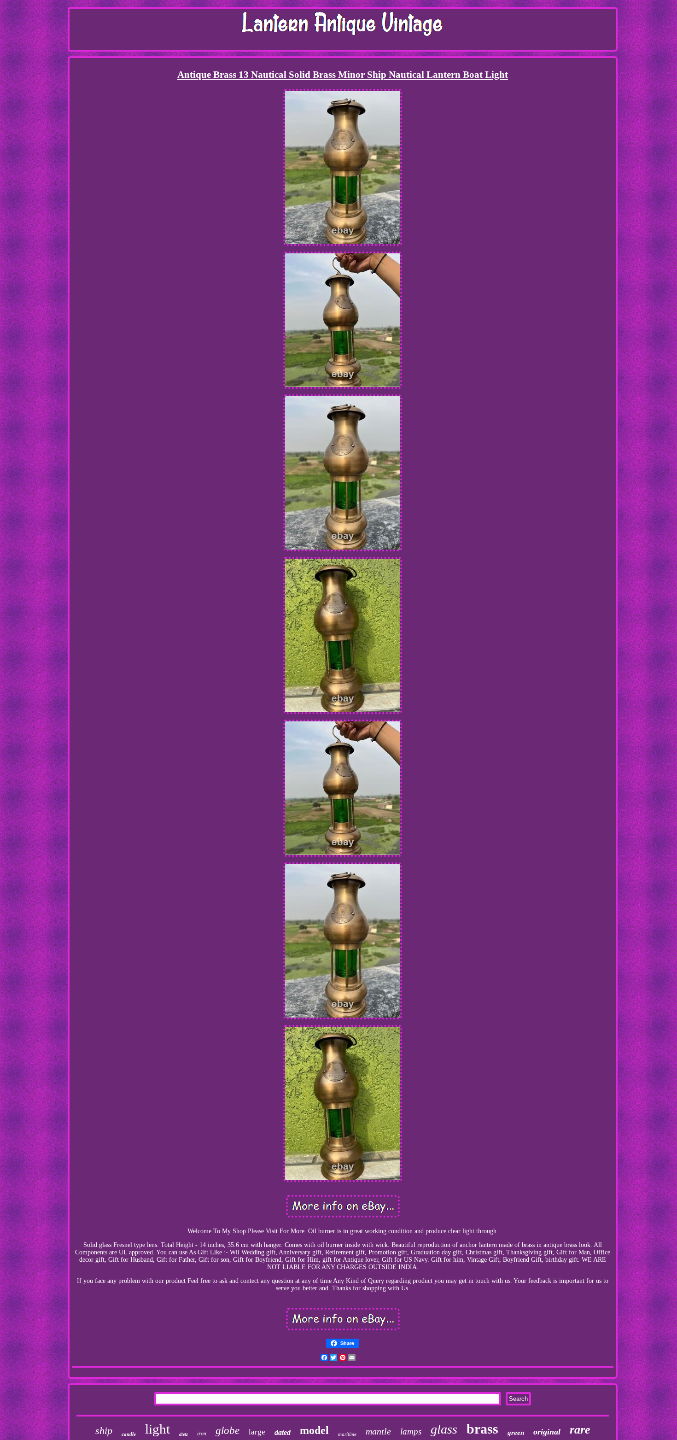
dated (282, 1432)
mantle (378, 1431)
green (516, 1432)
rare (580, 1429)
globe (227, 1430)
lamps (410, 1431)
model (314, 1430)
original (546, 1431)
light (157, 1429)
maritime (347, 1434)
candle (129, 1434)
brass (482, 1428)
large (257, 1432)
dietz (183, 1434)
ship (103, 1430)
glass (444, 1429)
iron (201, 1433)
